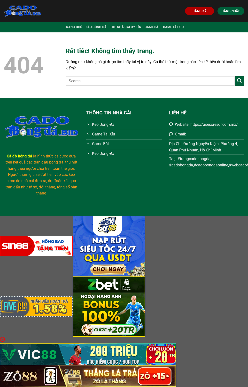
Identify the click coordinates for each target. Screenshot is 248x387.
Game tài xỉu (173, 27)
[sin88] (36, 246)
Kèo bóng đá (96, 27)
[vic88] (88, 354)
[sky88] (109, 246)
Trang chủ (73, 27)
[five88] (36, 306)
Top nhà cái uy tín (125, 27)
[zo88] (88, 375)
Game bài (152, 27)
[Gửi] (239, 81)
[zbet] (109, 306)
